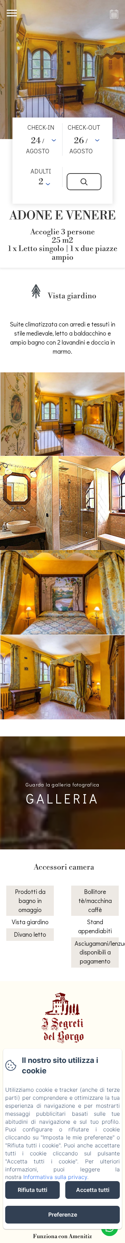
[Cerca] (84, 181)
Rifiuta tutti (32, 1189)
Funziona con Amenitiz (62, 1236)
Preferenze (62, 1214)
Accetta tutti (92, 1189)
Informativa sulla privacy (55, 1176)
